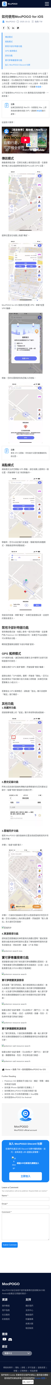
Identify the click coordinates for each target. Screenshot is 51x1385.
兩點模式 (9, 41)
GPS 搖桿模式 (11, 51)
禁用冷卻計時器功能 (13, 46)
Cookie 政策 (40, 1378)
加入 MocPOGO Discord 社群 (17, 65)
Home (8, 1367)
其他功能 (9, 55)
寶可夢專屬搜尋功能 (13, 60)
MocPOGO (10, 22)
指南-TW (38, 22)
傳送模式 (9, 37)
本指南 (38, 87)
